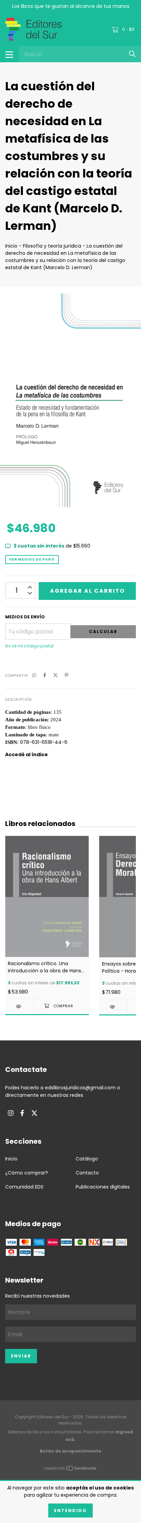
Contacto (87, 1172)
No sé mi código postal (29, 646)
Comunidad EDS (24, 1186)
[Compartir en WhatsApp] (34, 675)
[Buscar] (132, 54)
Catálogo (87, 1158)
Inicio (11, 245)
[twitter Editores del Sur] (34, 1113)
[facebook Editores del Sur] (22, 1113)
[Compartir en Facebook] (44, 675)
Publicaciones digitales (103, 1186)
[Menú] (9, 54)
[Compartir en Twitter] (55, 675)
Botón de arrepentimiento (70, 1451)
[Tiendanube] (70, 1469)
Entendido (70, 1510)
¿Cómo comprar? (26, 1172)
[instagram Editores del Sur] (10, 1113)
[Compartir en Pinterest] (66, 675)
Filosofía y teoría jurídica (52, 245)
